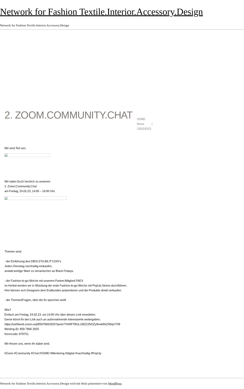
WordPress (115, 383)
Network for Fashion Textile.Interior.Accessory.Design (101, 11)
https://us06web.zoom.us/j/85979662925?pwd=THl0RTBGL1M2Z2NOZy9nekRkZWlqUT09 (62, 324)
